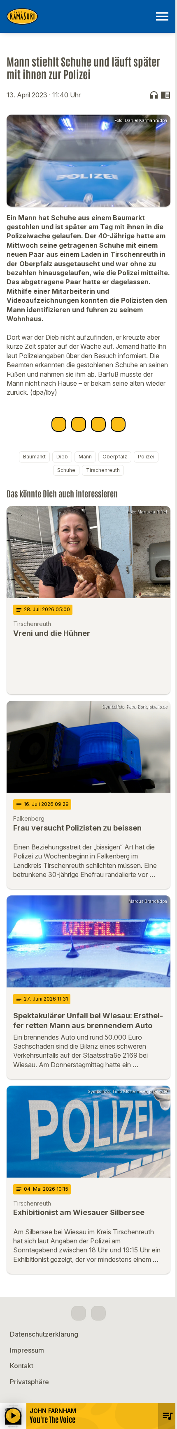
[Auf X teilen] (78, 424)
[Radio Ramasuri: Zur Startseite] (79, 16)
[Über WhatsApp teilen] (98, 424)
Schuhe (66, 470)
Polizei (146, 456)
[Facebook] (78, 1313)
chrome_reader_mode (165, 95)
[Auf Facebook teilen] (58, 424)
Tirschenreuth (103, 470)
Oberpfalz (114, 456)
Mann (85, 456)
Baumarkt (34, 456)
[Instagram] (98, 1313)
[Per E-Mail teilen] (118, 424)
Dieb (62, 456)
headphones (154, 95)
